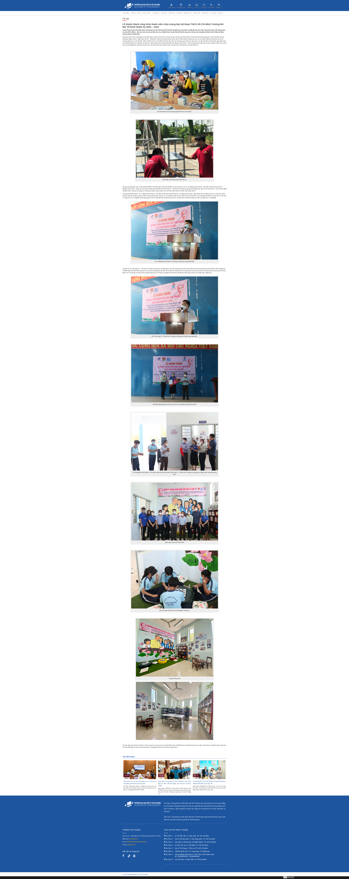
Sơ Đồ (189, 7)
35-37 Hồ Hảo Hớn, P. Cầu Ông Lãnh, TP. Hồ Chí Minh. (190, 839)
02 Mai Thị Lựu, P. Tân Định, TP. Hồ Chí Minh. (186, 845)
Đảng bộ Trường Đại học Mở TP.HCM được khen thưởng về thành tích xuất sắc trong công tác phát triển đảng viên (139, 783)
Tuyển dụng (171, 7)
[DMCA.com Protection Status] (288, 878)
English (218, 7)
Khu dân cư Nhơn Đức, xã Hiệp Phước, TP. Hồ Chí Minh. (190, 842)
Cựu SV (196, 7)
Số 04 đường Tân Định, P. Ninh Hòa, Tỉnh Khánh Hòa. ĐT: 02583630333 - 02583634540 (189, 855)
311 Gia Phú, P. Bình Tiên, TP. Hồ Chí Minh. (186, 859)
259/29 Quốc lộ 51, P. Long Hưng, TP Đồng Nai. (187, 851)
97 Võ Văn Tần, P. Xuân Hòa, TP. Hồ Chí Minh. (187, 836)
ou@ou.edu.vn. (131, 844)
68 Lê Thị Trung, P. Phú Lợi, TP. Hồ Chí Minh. (186, 848)
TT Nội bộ (204, 7)
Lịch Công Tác (181, 7)
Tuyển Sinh (205, 13)
